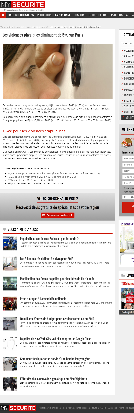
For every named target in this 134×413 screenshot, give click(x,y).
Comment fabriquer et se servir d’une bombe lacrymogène (55, 359)
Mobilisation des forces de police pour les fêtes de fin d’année (57, 279)
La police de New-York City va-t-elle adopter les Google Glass (55, 339)
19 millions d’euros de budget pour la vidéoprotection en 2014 (57, 319)
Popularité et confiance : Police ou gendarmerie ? (49, 239)
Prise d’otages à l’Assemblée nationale (43, 299)
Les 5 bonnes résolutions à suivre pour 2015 (46, 259)
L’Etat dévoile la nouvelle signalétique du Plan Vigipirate (53, 379)
